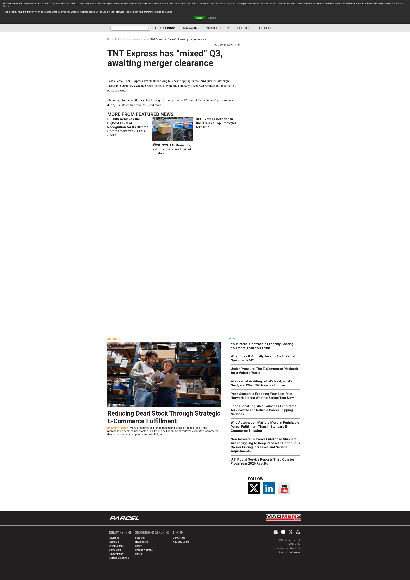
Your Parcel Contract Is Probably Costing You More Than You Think (262, 346)
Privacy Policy (116, 553)
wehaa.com (295, 552)
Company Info (120, 532)
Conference (179, 537)
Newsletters (141, 541)
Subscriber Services (152, 532)
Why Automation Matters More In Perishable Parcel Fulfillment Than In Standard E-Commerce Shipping (265, 427)
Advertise (114, 537)
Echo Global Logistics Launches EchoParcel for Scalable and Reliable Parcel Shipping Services (264, 410)
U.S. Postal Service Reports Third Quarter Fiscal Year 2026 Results (262, 461)
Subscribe (140, 537)
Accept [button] (199, 17)
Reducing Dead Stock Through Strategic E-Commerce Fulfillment (164, 417)
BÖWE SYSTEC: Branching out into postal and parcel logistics (171, 149)
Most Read (232, 338)
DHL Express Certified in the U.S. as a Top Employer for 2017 (216, 123)
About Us (114, 541)
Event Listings (116, 545)
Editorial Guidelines (119, 557)
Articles (114, 339)
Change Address (144, 549)
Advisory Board (181, 541)
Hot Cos (265, 28)
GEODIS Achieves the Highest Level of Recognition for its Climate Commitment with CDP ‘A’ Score (127, 127)
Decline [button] (212, 17)
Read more (154, 105)
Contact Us (115, 549)
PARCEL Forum (217, 28)
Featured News (155, 114)
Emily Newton (119, 427)
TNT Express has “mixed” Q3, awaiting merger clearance (165, 58)
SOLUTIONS (244, 28)
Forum (178, 532)
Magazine (191, 28)
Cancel (138, 553)
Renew (138, 545)
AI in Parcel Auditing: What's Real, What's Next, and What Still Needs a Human (262, 383)
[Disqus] (173, 205)
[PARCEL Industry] (124, 518)
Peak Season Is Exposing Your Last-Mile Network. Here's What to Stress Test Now (262, 396)
